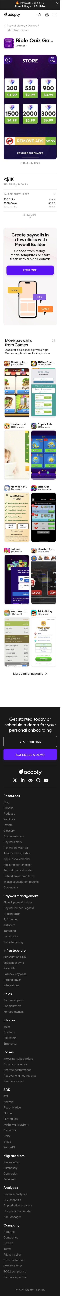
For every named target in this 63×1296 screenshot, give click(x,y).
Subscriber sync (14, 962)
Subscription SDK (15, 957)
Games (32, 25)
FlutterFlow (11, 1119)
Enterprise (10, 1043)
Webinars (9, 819)
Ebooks (8, 808)
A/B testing (11, 919)
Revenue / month (16, 184)
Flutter (8, 1113)
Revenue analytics (15, 1194)
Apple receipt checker (17, 864)
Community (11, 887)
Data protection (14, 1260)
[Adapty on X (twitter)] (15, 780)
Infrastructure (15, 951)
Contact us (11, 1237)
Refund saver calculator (19, 876)
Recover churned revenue (20, 1075)
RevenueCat (11, 1162)
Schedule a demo (30, 755)
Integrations (11, 985)
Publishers (10, 1038)
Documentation (14, 836)
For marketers (12, 1006)
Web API (9, 1147)
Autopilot (9, 925)
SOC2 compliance (15, 1271)
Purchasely (11, 1168)
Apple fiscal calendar (17, 859)
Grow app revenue (15, 1064)
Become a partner (15, 1277)
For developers (13, 1000)
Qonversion (11, 1173)
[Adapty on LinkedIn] (22, 780)
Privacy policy (13, 1254)
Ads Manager (12, 1217)
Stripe (7, 1141)
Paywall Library (16, 25)
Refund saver (12, 979)
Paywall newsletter (16, 847)
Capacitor (10, 1130)
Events (8, 825)
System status (13, 1266)
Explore (30, 270)
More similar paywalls (28, 674)
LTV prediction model (17, 1211)
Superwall (10, 1179)
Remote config (13, 942)
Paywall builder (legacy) (19, 908)
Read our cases (14, 1081)
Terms (7, 1249)
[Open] (54, 15)
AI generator (12, 913)
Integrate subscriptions (18, 1058)
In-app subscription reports (21, 881)
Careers (8, 1243)
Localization (11, 936)
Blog (6, 802)
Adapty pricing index (17, 853)
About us (9, 1231)
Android (9, 1102)
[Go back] (5, 26)
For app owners (14, 1011)
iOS (6, 1096)
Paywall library (13, 842)
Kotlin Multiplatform (16, 1124)
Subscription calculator (18, 870)
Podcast (9, 813)
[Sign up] (39, 15)
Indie (7, 1026)
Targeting (10, 931)
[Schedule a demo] (47, 15)
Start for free (30, 741)
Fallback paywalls (15, 974)
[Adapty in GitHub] (38, 780)
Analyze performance (17, 1070)
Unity (7, 1136)
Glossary (9, 830)
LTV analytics (12, 1200)
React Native (12, 1107)
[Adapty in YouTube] (46, 780)
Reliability (10, 968)
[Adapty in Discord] (30, 780)
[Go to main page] (12, 14)
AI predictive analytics (18, 1205)
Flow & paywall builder (18, 902)
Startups (9, 1032)
